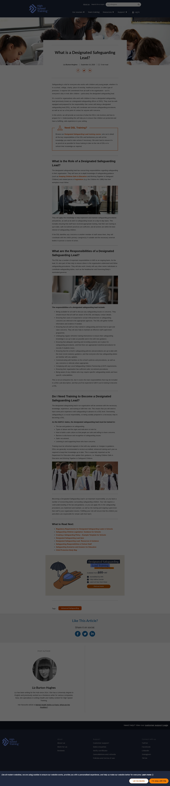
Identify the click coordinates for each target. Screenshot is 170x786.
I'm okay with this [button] (159, 781)
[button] (147, 775)
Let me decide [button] (139, 781)
